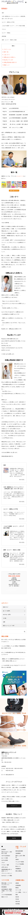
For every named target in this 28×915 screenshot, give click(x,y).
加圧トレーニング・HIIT (8, 625)
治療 (4, 621)
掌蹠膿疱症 (18, 868)
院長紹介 (4, 8)
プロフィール (6, 49)
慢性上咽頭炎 (19, 871)
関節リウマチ (4, 897)
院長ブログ (5, 607)
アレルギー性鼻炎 (20, 861)
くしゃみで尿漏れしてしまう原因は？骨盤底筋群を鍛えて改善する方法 (13, 647)
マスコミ (4, 29)
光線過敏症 (18, 853)
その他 (4, 618)
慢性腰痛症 (4, 887)
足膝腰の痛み (20, 880)
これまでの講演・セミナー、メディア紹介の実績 (13, 25)
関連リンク (6, 65)
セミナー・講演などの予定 (8, 22)
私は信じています (7, 59)
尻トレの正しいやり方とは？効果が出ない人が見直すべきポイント (13, 640)
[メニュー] (25, 2)
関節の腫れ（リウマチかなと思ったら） (6, 883)
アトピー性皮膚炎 (20, 864)
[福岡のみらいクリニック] (12, 2)
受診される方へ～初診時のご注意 (6, 852)
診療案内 (3, 849)
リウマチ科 (5, 880)
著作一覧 (5, 52)
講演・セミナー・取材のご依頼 (9, 39)
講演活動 (4, 36)
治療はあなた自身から (9, 57)
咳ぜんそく (18, 866)
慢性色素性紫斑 (19, 851)
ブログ (3, 862)
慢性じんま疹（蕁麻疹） (20, 856)
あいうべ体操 (4, 858)
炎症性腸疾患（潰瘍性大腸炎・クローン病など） (6, 891)
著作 (3, 12)
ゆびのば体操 (4, 860)
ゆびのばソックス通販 (6, 875)
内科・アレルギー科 (21, 847)
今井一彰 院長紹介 (5, 855)
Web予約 (14, 838)
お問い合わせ (4, 867)
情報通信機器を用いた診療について (6, 870)
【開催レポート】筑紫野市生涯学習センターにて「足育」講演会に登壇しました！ (12, 660)
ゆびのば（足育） (7, 614)
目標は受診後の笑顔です (9, 62)
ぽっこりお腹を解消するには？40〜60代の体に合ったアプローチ (13, 653)
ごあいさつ (6, 54)
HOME (2, 846)
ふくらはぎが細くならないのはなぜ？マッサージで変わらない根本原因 (13, 666)
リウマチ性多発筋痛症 (6, 894)
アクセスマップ (14, 805)
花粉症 (17, 859)
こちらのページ (19, 176)
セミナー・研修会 (6, 32)
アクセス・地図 (5, 864)
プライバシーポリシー (6, 873)
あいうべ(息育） (7, 610)
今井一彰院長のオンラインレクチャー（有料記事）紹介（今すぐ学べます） (14, 17)
